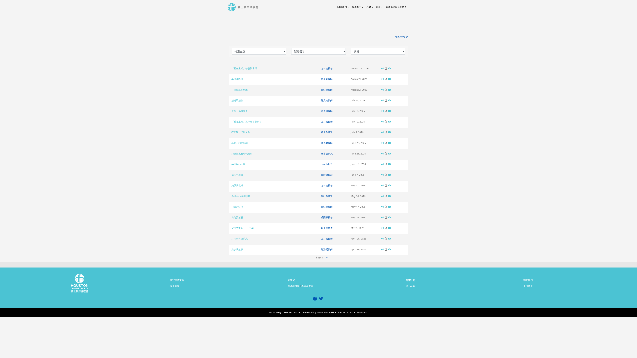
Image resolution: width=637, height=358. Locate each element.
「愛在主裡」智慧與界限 (244, 68)
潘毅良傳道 (327, 196)
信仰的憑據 (237, 174)
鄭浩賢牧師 (327, 89)
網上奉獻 (410, 286)
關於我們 (410, 280)
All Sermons (401, 36)
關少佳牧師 (327, 111)
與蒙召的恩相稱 (239, 143)
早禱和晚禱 (237, 79)
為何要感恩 (237, 217)
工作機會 (528, 286)
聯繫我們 (528, 280)
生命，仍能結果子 (240, 111)
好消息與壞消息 (239, 238)
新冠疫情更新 (177, 280)
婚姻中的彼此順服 (240, 196)
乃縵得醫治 (237, 206)
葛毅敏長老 (327, 174)
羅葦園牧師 (327, 79)
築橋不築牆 (237, 100)
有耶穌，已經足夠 (240, 132)
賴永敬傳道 (327, 132)
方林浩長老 (327, 68)
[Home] (232, 7)
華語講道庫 (293, 286)
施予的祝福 (237, 185)
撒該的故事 (237, 249)
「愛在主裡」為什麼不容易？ (246, 121)
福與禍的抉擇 (238, 164)
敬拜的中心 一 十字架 (242, 228)
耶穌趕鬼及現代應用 (241, 153)
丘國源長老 (327, 217)
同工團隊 (174, 286)
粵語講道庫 (307, 286)
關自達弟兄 (327, 153)
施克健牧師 (327, 100)
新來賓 (291, 280)
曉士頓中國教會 (248, 7)
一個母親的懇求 (239, 89)
